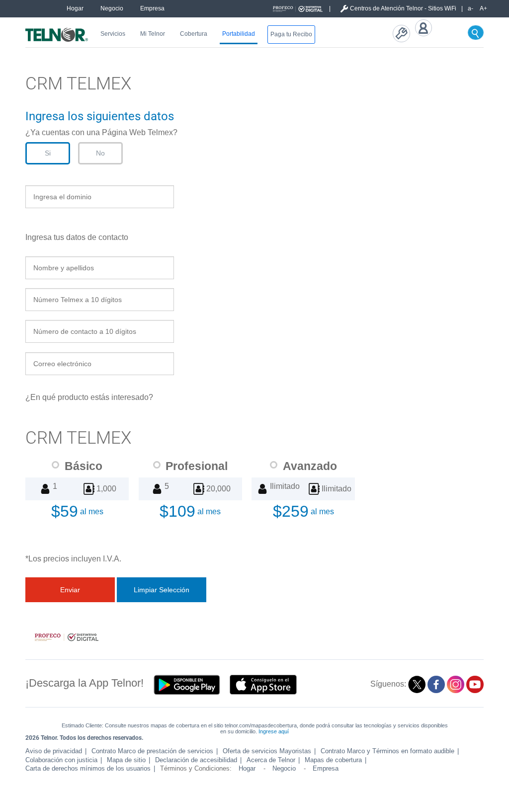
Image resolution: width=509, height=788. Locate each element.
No (100, 153)
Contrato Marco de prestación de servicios (152, 751)
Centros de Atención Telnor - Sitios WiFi (403, 8)
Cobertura (193, 33)
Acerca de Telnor (271, 760)
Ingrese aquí (273, 731)
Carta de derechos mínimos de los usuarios (88, 768)
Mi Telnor (152, 33)
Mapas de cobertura (333, 760)
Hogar (75, 8)
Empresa (152, 8)
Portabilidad (238, 33)
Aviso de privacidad (53, 751)
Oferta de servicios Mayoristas (267, 751)
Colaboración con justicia (61, 760)
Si (48, 153)
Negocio (111, 8)
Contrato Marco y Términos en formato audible (387, 751)
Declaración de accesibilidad (196, 760)
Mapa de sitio (126, 760)
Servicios (112, 33)
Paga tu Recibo (291, 34)
